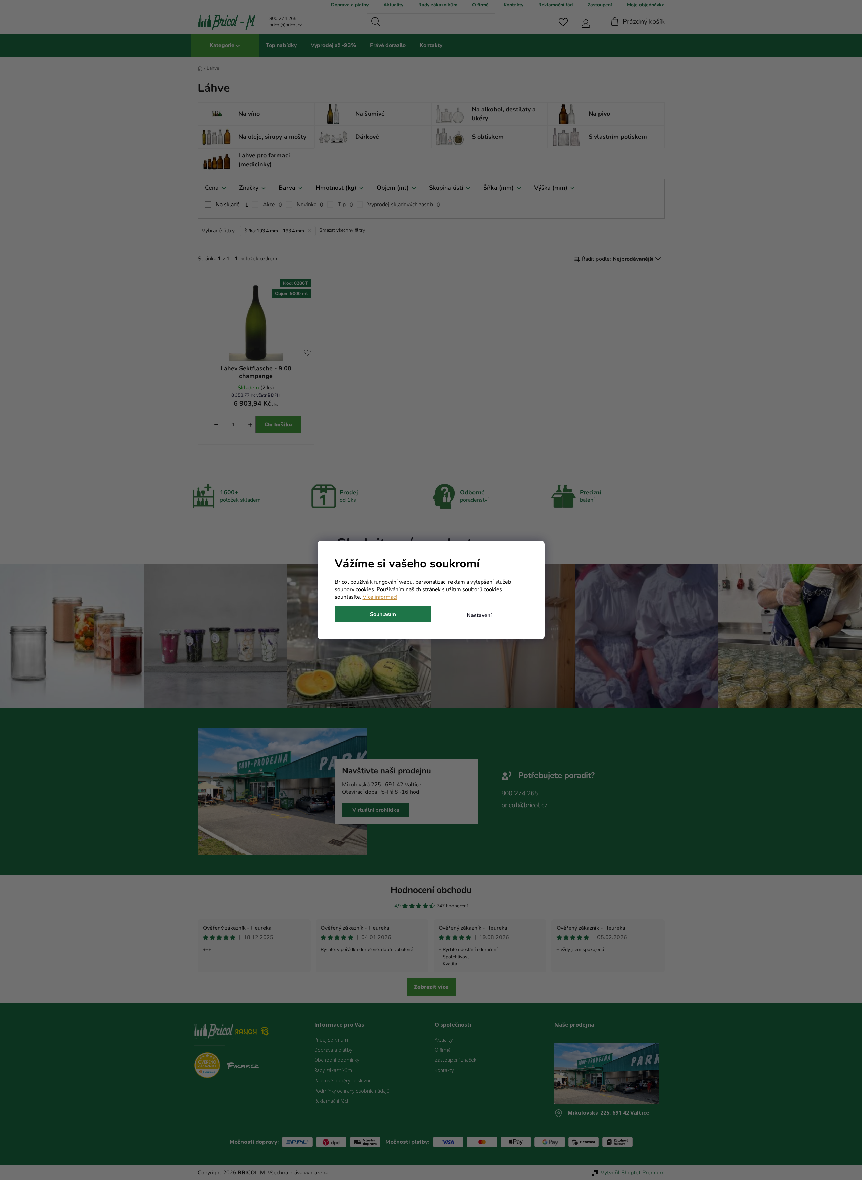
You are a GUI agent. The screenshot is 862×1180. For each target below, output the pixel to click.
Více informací (380, 597)
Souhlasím (383, 614)
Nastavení (479, 615)
